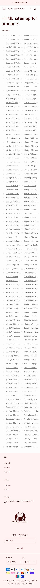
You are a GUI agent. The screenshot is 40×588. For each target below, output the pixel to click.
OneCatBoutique (13, 581)
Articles (7, 472)
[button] (4, 8)
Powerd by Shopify (24, 581)
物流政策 (24, 584)
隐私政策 (10, 584)
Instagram (7, 485)
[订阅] (33, 540)
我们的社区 (8, 467)
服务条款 (17, 584)
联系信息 (31, 584)
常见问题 (7, 463)
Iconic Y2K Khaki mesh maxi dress (20, 47)
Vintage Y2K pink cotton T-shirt (19, 348)
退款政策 (34, 581)
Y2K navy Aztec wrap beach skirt (20, 300)
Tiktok (6, 490)
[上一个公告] (4, 2)
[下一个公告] (36, 2)
